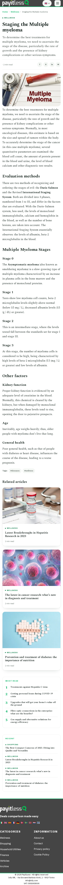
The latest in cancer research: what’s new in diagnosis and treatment (30, 596)
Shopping (12, 745)
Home (5, 12)
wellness (29, 471)
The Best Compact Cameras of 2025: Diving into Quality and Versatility (30, 749)
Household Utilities (10, 849)
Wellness (15, 12)
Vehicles (4, 860)
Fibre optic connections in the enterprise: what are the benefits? (32, 712)
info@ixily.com (31, 880)
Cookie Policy (41, 854)
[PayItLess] (15, 3)
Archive (4, 866)
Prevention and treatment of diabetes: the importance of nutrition (31, 659)
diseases (16, 471)
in (52, 64)
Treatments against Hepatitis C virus (29, 687)
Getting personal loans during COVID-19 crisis (32, 695)
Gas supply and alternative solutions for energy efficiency (31, 721)
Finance (4, 855)
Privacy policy (42, 849)
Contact (38, 843)
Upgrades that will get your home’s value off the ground (33, 704)
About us (39, 837)
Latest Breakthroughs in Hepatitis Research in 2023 (26, 534)
